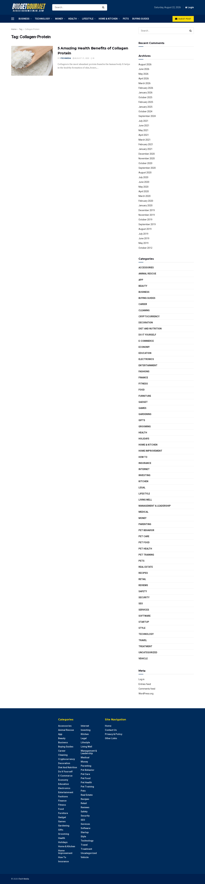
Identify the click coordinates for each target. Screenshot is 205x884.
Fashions (144, 371)
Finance (143, 377)
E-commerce (146, 341)
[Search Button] (104, 7)
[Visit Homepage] (29, 7)
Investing (144, 475)
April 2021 (144, 135)
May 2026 (143, 74)
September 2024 (147, 116)
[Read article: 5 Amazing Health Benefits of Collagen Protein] (32, 61)
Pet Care (144, 536)
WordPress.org (146, 693)
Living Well (145, 499)
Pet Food (144, 542)
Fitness (143, 383)
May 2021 (143, 130)
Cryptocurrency (149, 316)
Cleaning (144, 310)
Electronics (146, 359)
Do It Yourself (147, 334)
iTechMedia (65, 58)
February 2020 (146, 201)
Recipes (143, 573)
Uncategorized (148, 652)
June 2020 (144, 182)
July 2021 (143, 121)
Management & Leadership (155, 506)
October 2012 (145, 248)
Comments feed (147, 688)
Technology (42, 18)
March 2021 (145, 139)
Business (24, 18)
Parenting (145, 524)
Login (190, 7)
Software (145, 616)
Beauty (143, 286)
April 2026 (144, 78)
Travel (143, 640)
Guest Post (184, 19)
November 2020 (147, 158)
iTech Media (23, 879)
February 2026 (146, 88)
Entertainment (148, 365)
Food (142, 389)
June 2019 (144, 238)
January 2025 (145, 107)
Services (144, 609)
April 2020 (144, 191)
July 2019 (143, 234)
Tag (20, 29)
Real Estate (146, 567)
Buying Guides (140, 18)
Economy (144, 347)
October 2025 (145, 97)
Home (13, 29)
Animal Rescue (147, 273)
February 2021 (146, 144)
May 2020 (143, 186)
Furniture (145, 396)
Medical (143, 512)
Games (142, 408)
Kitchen (143, 481)
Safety (143, 591)
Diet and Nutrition (150, 328)
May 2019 (143, 243)
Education (145, 353)
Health (72, 18)
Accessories (146, 267)
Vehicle (143, 658)
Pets (126, 18)
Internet (144, 469)
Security (144, 597)
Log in (141, 679)
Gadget (143, 402)
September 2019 (147, 224)
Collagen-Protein (32, 29)
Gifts (142, 420)
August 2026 (145, 64)
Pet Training (146, 554)
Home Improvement (150, 451)
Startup (144, 622)
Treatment (145, 646)
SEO (141, 603)
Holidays (144, 438)
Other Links (111, 738)
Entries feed (145, 684)
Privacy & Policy (113, 734)
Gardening (145, 414)
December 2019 (147, 210)
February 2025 (146, 102)
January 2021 (145, 149)
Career (143, 304)
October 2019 (145, 219)
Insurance (145, 463)
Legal (142, 487)
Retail (142, 579)
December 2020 (147, 154)
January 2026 (145, 92)
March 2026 (145, 83)
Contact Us (111, 730)
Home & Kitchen (108, 18)
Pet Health (145, 548)
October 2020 (145, 163)
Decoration (146, 322)
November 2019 (147, 215)
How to (143, 457)
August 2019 (145, 229)
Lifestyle (87, 18)
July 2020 (143, 177)
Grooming (145, 426)
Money (59, 18)
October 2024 (145, 111)
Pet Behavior (146, 530)
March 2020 (145, 196)
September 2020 (147, 168)
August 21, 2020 (81, 58)
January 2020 (145, 205)
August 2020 (145, 172)
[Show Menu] (12, 19)
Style (142, 628)
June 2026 (144, 69)
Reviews (143, 585)
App (141, 280)
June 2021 (144, 125)
